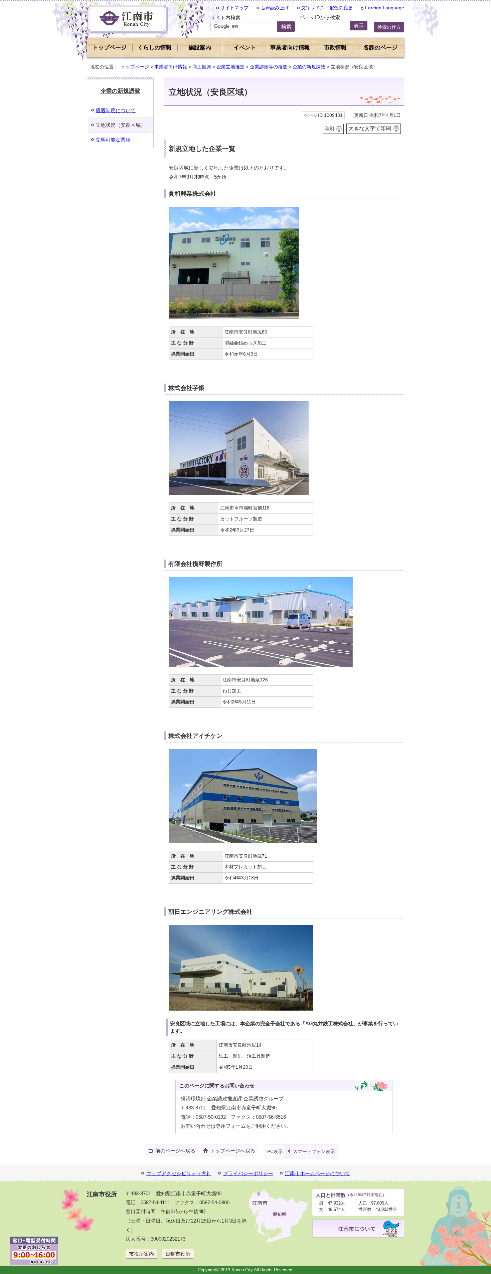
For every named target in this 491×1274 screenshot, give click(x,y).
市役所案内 (141, 1254)
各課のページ (380, 47)
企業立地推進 (230, 66)
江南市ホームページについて (317, 1173)
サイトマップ (234, 7)
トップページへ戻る (232, 1150)
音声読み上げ (275, 7)
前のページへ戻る (175, 1150)
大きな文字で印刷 (369, 128)
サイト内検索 (225, 17)
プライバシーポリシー (248, 1173)
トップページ (110, 47)
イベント (244, 47)
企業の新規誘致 (309, 66)
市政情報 (335, 47)
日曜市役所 (177, 1254)
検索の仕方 (389, 27)
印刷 (329, 128)
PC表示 (275, 1151)
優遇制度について (116, 110)
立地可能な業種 (113, 140)
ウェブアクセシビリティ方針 (178, 1173)
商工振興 (201, 66)
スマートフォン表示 (314, 1151)
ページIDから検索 (320, 17)
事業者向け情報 (170, 66)
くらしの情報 (155, 47)
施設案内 (199, 47)
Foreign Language (384, 7)
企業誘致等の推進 (268, 66)
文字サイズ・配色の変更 (327, 7)
